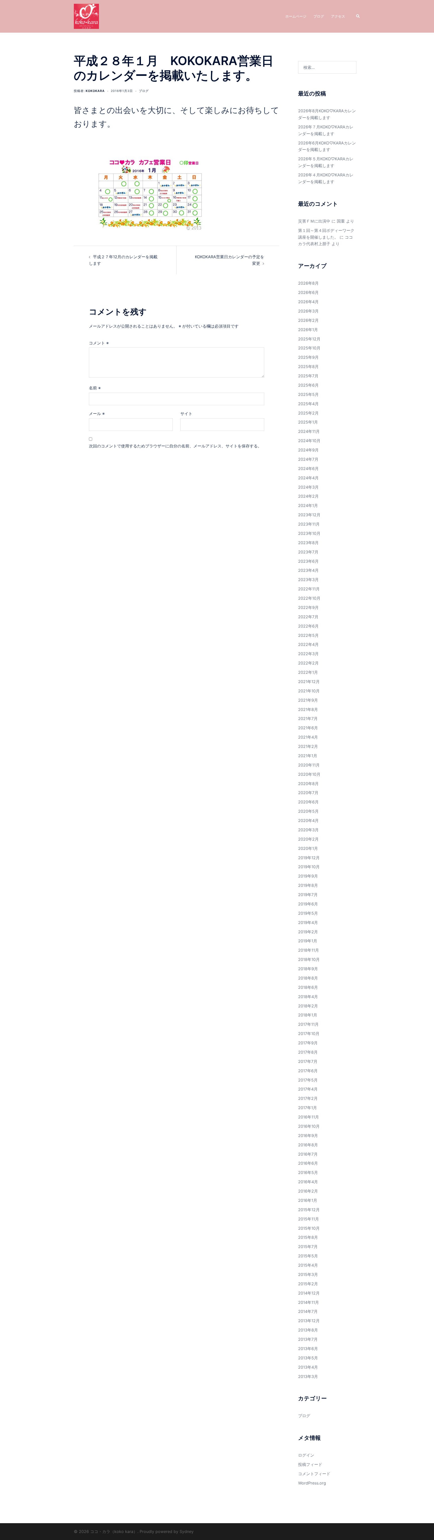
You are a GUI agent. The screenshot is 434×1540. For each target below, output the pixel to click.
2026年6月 (308, 292)
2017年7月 (307, 1061)
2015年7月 (308, 1246)
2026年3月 (308, 311)
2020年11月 (309, 764)
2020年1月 (308, 848)
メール (97, 413)
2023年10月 (309, 533)
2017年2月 (308, 1098)
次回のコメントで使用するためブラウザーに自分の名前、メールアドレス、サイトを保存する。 (175, 445)
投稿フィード (310, 1464)
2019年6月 (308, 903)
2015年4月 (308, 1265)
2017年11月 (308, 1024)
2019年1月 (307, 940)
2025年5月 (308, 394)
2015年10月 (309, 1228)
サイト (186, 413)
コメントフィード (314, 1473)
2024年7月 (308, 459)
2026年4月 (308, 301)
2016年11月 (308, 1116)
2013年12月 (309, 1320)
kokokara (95, 91)
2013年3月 (308, 1376)
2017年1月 (307, 1107)
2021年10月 (309, 690)
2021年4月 (308, 737)
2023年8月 (308, 542)
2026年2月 (308, 320)
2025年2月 (308, 413)
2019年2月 (308, 931)
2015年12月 (309, 1209)
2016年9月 (308, 1135)
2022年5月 (308, 635)
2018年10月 (309, 959)
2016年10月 (309, 1126)
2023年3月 (308, 579)
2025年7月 (308, 375)
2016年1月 (307, 1200)
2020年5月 (308, 811)
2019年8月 (308, 885)
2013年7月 (308, 1339)
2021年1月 (307, 755)
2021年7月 (308, 718)
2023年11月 (309, 524)
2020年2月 (308, 839)
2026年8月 (308, 283)
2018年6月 (308, 987)
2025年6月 (308, 385)
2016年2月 (308, 1191)
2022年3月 (308, 653)
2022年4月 (308, 644)
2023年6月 (308, 561)
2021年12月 (309, 681)
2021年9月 (308, 700)
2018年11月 (308, 950)
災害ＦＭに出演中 (314, 221)
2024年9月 (308, 449)
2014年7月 (308, 1311)
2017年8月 (308, 1052)
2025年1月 (308, 422)
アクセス (338, 16)
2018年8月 (308, 978)
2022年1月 (308, 672)
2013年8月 (308, 1329)
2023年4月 (308, 570)
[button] (358, 16)
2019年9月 (308, 876)
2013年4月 (308, 1367)
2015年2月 (308, 1283)
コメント (99, 342)
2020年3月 (308, 829)
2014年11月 (308, 1302)
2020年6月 (308, 801)
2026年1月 (308, 329)
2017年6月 (308, 1070)
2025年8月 (308, 366)
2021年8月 (308, 709)
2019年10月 (309, 866)
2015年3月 (308, 1274)
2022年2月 (308, 662)
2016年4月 (308, 1181)
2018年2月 (308, 1005)
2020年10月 (309, 774)
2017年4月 (308, 1089)
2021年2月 (308, 746)
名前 (95, 387)
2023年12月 (309, 514)
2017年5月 (308, 1080)
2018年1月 (307, 1014)
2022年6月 (308, 626)
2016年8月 (308, 1144)
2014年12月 (309, 1293)
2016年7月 (308, 1154)
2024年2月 (308, 496)
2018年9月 (308, 968)
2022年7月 (308, 616)
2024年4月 (308, 477)
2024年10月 (309, 440)
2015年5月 (308, 1255)
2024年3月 (308, 487)
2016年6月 (308, 1163)
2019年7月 (308, 894)
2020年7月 (308, 792)
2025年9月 (308, 357)
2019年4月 (308, 922)
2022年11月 (309, 588)
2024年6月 (308, 468)
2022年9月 (308, 607)
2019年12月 (309, 857)
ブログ (318, 16)
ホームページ (295, 16)
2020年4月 (308, 820)
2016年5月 (308, 1172)
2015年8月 (308, 1237)
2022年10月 (309, 598)
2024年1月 (308, 505)
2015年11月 (308, 1218)
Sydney (187, 1531)
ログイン (306, 1455)
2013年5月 (308, 1357)
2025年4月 (308, 403)
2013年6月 (308, 1348)
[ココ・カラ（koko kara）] (86, 15)
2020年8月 (308, 783)
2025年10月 (309, 347)
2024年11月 (309, 431)
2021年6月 (308, 727)
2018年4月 (308, 996)
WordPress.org (312, 1482)
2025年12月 (309, 338)
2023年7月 (308, 551)
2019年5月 (308, 913)
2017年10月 (308, 1033)
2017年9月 (308, 1042)
